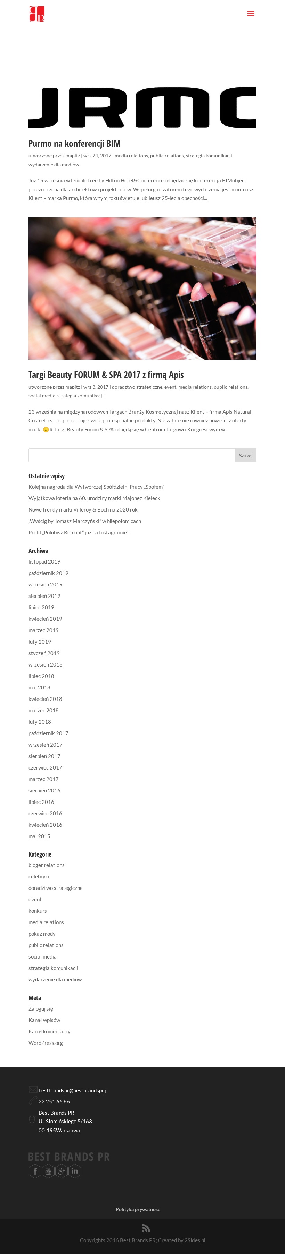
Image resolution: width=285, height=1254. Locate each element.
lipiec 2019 (41, 607)
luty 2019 (39, 641)
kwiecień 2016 (45, 825)
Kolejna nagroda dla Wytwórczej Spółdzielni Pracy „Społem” (96, 486)
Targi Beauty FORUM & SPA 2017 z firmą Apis (106, 374)
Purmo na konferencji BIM (74, 143)
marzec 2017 (43, 779)
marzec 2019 (43, 630)
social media (41, 395)
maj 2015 (39, 836)
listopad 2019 (44, 561)
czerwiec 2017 (45, 767)
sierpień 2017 (44, 756)
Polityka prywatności (139, 1209)
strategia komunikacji (209, 155)
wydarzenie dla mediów (53, 165)
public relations (167, 155)
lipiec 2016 (41, 802)
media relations (131, 155)
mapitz (72, 155)
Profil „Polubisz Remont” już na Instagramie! (78, 532)
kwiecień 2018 (45, 699)
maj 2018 (39, 687)
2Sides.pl (195, 1240)
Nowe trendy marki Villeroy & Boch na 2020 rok (83, 509)
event (170, 387)
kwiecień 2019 (45, 619)
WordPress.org (45, 1043)
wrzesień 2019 (45, 584)
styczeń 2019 (44, 653)
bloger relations (46, 865)
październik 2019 (48, 573)
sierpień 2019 (44, 596)
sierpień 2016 (44, 790)
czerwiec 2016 (45, 813)
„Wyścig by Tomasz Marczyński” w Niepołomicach (84, 521)
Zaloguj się (40, 1008)
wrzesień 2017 (45, 744)
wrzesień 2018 (45, 664)
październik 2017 (48, 733)
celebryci (38, 876)
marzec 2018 (43, 710)
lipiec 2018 (41, 676)
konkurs (37, 911)
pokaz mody (42, 933)
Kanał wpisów (44, 1020)
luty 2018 (39, 722)
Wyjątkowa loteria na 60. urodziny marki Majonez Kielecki (95, 498)
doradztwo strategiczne (137, 387)
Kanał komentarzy (49, 1031)
